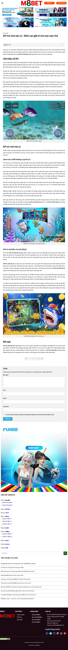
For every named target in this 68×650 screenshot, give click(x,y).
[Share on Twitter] (32, 358)
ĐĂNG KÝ (49, 3)
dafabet (7, 509)
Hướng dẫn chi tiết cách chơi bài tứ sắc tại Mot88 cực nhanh (18, 563)
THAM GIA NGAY (61, 3)
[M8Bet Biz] (32, 3)
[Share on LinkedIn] (42, 358)
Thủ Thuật (5, 33)
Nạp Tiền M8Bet (36, 619)
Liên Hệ (42, 642)
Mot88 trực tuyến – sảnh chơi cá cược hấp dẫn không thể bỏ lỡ (17, 598)
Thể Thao (19, 617)
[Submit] (65, 553)
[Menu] (2, 3)
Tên (4, 390)
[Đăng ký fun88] (34, 459)
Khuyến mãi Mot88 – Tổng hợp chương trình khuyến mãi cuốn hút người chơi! (21, 587)
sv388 (6, 548)
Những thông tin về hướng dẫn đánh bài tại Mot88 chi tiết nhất (17, 571)
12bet (7, 513)
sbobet (7, 544)
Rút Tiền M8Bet (36, 622)
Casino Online (20, 614)
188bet (9, 534)
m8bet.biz (37, 645)
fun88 (7, 528)
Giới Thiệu (27, 642)
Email (5, 398)
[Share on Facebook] (29, 358)
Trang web (6, 406)
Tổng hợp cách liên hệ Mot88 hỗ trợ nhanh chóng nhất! (15, 579)
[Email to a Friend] (35, 358)
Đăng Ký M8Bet (36, 614)
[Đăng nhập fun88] (50, 22)
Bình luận (6, 375)
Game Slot (20, 619)
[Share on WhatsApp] (26, 358)
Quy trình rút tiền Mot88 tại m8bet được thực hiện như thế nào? (18, 591)
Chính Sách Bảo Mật (34, 642)
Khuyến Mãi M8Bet (37, 617)
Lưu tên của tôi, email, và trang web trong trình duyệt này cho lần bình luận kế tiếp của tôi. (30, 414)
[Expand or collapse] (63, 45)
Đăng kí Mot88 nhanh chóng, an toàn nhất (12, 575)
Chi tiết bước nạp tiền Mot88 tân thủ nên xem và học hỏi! (16, 583)
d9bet (9, 519)
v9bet (7, 540)
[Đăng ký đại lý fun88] (17, 12)
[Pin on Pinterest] (38, 358)
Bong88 (9, 502)
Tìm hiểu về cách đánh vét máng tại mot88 (12, 567)
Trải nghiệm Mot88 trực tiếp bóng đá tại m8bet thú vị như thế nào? (18, 595)
